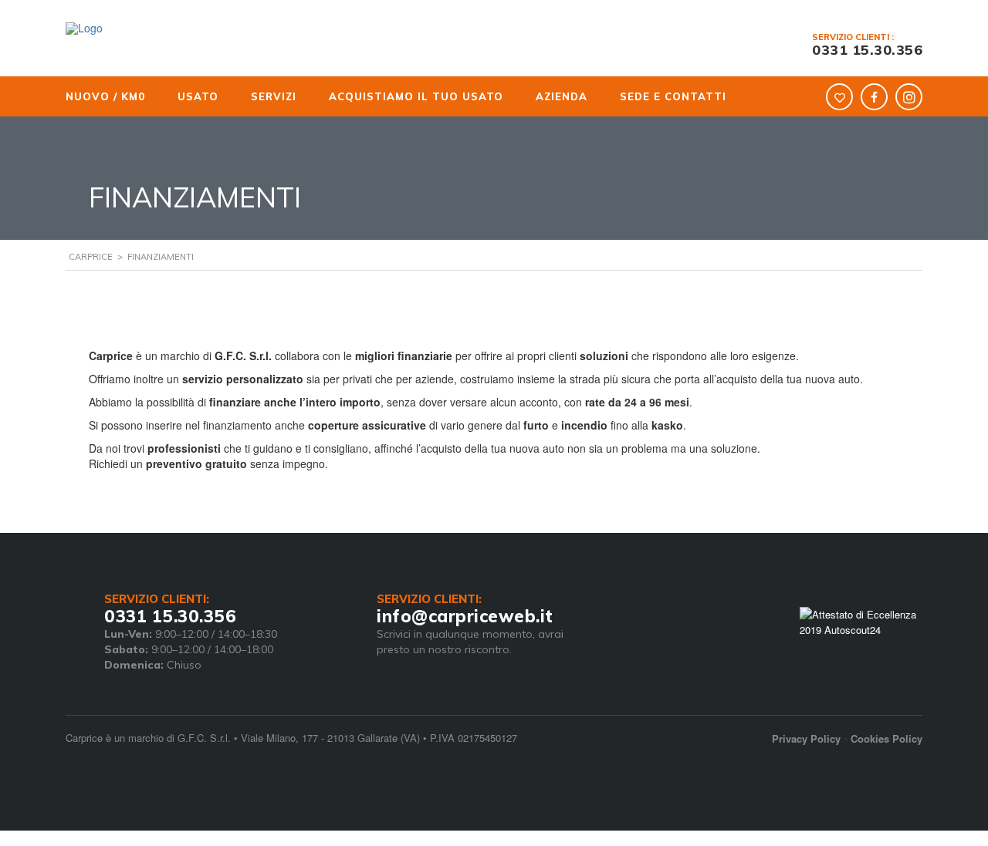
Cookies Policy (886, 738)
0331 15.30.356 (867, 50)
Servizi (250, 96)
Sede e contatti (621, 96)
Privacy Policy (806, 738)
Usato (185, 96)
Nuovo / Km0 (104, 96)
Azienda (520, 96)
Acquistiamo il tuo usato (386, 96)
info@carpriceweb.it (465, 616)
